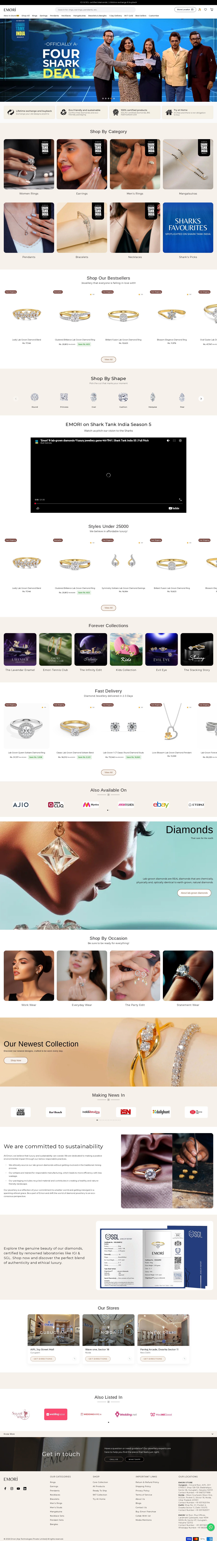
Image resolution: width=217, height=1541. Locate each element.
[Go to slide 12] (115, 1120)
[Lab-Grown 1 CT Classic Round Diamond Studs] (123, 726)
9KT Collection (100, 1495)
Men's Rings (56, 1503)
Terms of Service (144, 1495)
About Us (140, 1499)
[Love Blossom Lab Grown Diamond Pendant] (172, 726)
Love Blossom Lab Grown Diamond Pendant (172, 753)
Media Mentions (144, 1520)
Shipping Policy (143, 1486)
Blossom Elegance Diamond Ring (172, 340)
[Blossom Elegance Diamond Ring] (172, 313)
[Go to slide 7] (106, 1120)
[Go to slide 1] (103, 98)
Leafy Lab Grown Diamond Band (26, 340)
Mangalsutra (56, 1512)
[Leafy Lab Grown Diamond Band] (26, 313)
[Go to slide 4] (111, 98)
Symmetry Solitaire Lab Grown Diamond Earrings (123, 588)
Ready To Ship (100, 1491)
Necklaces (55, 1495)
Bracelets (54, 1499)
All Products (99, 1486)
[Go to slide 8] (108, 1120)
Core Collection (100, 1482)
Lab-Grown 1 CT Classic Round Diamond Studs (123, 753)
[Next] (201, 398)
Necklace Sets (57, 1516)
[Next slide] (211, 60)
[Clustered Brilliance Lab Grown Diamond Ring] (75, 313)
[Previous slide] (6, 60)
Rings (53, 1482)
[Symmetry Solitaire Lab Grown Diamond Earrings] (123, 561)
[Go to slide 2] (106, 98)
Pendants (55, 1491)
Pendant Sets (57, 1520)
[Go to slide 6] (105, 1120)
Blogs (138, 1503)
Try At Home (99, 1499)
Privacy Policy (143, 1491)
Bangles (54, 1524)
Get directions (43, 1359)
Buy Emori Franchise (146, 1512)
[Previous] (16, 398)
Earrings (54, 1486)
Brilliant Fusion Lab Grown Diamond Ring (123, 340)
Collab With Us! (143, 1516)
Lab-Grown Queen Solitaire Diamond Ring (26, 753)
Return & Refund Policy (147, 1482)
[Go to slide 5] (114, 98)
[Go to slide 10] (111, 1120)
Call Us (114, 1459)
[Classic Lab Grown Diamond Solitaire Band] (75, 726)
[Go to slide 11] (113, 1120)
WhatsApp (134, 1459)
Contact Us (141, 1507)
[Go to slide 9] (110, 1120)
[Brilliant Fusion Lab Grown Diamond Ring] (123, 313)
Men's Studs (56, 1507)
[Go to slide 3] (108, 98)
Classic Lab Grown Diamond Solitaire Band (75, 753)
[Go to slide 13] (116, 1120)
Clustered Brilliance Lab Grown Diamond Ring (75, 340)
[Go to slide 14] (118, 1120)
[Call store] (75, 1359)
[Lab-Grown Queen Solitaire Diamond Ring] (26, 726)
